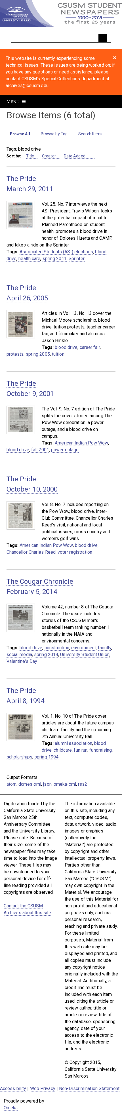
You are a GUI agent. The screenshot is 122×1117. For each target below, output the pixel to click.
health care (29, 258)
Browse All (20, 134)
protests (15, 354)
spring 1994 (46, 757)
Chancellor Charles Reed (31, 552)
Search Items (90, 134)
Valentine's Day (22, 661)
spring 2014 (46, 654)
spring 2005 (38, 354)
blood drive (66, 347)
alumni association (73, 743)
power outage (65, 449)
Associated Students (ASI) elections (56, 251)
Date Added (75, 156)
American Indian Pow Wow (81, 443)
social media (19, 654)
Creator (49, 156)
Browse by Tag (54, 134)
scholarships (19, 757)
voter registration (75, 552)
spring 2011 (55, 258)
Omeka (11, 1107)
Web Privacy (42, 1088)
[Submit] (102, 38)
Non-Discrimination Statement (89, 1088)
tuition (58, 354)
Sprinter (77, 258)
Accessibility (13, 1088)
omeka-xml (65, 784)
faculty (104, 647)
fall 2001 (40, 449)
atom (11, 784)
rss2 (82, 784)
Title (30, 156)
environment (83, 647)
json (47, 784)
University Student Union (84, 654)
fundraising (100, 750)
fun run (80, 750)
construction (57, 647)
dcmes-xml (29, 784)
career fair (90, 347)
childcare (63, 750)
